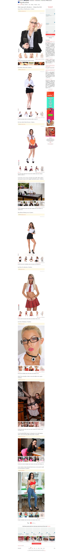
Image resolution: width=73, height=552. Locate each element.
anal (19, 173)
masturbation (34, 173)
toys (23, 430)
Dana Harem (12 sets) (23, 214)
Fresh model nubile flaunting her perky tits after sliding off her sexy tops (50, 41)
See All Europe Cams (37, 543)
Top (29, 4)
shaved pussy (28, 60)
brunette (22, 173)
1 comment (39, 317)
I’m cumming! (50, 143)
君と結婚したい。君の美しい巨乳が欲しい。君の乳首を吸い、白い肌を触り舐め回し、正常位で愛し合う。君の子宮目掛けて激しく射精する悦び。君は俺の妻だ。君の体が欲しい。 (50, 61)
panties (37, 173)
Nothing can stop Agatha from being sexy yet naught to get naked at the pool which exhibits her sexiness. (50, 66)
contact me (45, 550)
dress (28, 173)
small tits (42, 429)
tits (20, 209)
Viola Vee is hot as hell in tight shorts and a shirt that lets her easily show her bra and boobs (50, 70)
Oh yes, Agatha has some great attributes (50, 67)
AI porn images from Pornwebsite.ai (50, 36)
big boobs (20, 264)
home (24, 60)
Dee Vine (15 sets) (23, 379)
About (39, 4)
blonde (19, 60)
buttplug (25, 173)
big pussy (20, 429)
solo (31, 60)
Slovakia (36, 318)
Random (36, 4)
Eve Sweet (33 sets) (23, 124)
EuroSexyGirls (24, 2)
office (35, 208)
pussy (26, 60)
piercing (29, 318)
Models (32, 4)
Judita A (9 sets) (22, 269)
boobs (21, 60)
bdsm (19, 373)
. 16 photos (25, 67)
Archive (27, 4)
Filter (23, 4)
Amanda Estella (22, 470)
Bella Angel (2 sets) (23, 436)
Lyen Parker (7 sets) (23, 69)
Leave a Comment (38, 59)
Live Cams (20, 4)
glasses (23, 60)
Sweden (33, 60)
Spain (22, 174)
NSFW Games (50, 37)
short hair (19, 174)
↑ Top (54, 548)
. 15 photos (26, 9)
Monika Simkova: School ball (49, 79)
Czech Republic (22, 208)
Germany (26, 429)
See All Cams (50, 34)
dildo (26, 173)
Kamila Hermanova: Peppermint (49, 58)
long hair (30, 208)
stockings (19, 209)
